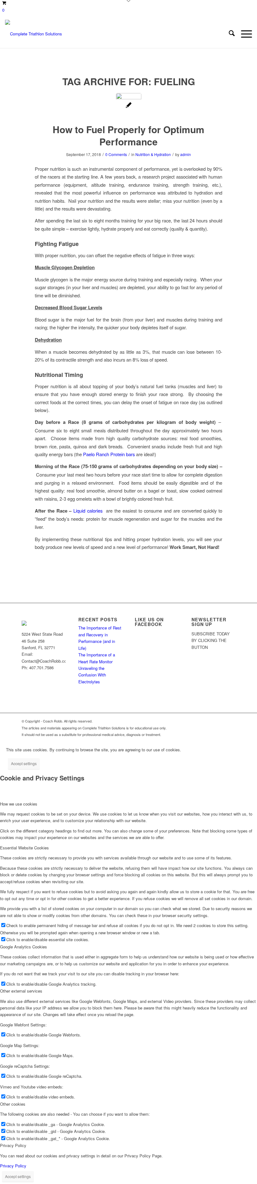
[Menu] (243, 34)
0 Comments (116, 154)
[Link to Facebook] (202, 721)
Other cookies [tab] (12, 1104)
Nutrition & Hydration (153, 154)
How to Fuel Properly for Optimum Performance (128, 135)
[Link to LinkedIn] (230, 721)
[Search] (229, 34)
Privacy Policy (13, 1166)
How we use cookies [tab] (18, 804)
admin (185, 154)
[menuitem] (229, 34)
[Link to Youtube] (212, 721)
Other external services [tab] (21, 991)
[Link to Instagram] (221, 721)
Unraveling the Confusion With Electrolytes (92, 675)
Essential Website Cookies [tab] (24, 848)
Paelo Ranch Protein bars (109, 454)
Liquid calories (87, 510)
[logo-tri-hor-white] (33, 34)
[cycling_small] (128, 105)
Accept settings (24, 763)
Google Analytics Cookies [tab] (23, 947)
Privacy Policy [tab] (13, 1145)
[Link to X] (193, 721)
